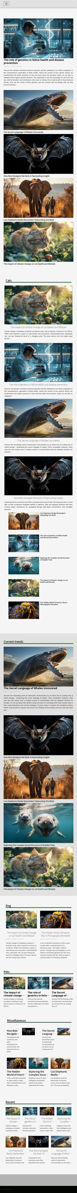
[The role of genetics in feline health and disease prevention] (38, 38)
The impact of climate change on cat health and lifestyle (29, 263)
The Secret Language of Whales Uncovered (23, 132)
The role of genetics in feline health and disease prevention (34, 61)
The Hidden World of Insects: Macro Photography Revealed (53, 603)
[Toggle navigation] (6, 4)
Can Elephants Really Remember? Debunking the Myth (29, 219)
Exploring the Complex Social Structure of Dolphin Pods (55, 559)
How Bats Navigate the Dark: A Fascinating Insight (26, 176)
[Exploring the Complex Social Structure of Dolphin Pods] (23, 565)
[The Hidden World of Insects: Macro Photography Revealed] (23, 610)
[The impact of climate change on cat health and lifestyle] (38, 242)
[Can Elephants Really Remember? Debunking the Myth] (38, 198)
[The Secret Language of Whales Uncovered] (38, 110)
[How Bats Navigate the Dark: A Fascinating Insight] (38, 154)
